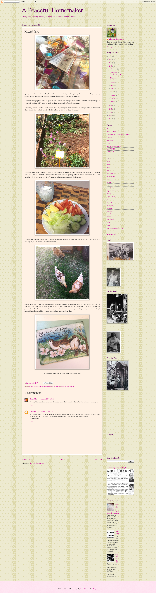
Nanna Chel (33, 399)
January (113, 101)
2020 (110, 56)
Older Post (98, 459)
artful (108, 170)
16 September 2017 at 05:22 (46, 399)
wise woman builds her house (115, 228)
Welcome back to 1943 (116, 558)
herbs (108, 185)
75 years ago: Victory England (117, 467)
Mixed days (113, 78)
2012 (110, 119)
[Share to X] (48, 383)
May (112, 88)
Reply (31, 405)
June (112, 85)
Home (62, 459)
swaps (108, 222)
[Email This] (44, 383)
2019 (110, 59)
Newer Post (26, 459)
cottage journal (33, 386)
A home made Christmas (114, 146)
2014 (110, 112)
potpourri (109, 208)
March (113, 95)
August (113, 82)
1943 (108, 168)
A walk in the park (115, 75)
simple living (70, 386)
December (114, 69)
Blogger (95, 589)
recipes (109, 217)
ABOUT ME (110, 152)
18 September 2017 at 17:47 (45, 411)
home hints (110, 188)
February (114, 98)
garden (49, 386)
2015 (110, 109)
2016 (110, 106)
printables (109, 211)
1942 (108, 165)
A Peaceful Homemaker (52, 10)
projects (109, 214)
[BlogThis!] (46, 383)
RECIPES (109, 137)
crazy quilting (43, 386)
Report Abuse (112, 234)
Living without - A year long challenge (118, 134)
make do (63, 386)
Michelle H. (33, 411)
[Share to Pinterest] (52, 383)
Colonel (82, 589)
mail (108, 199)
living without (56, 386)
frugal (108, 179)
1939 (108, 162)
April (112, 92)
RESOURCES (111, 149)
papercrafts (110, 205)
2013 (110, 115)
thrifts (108, 225)
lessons (109, 194)
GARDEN (110, 140)
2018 (110, 63)
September (114, 72)
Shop (108, 143)
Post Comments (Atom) (37, 464)
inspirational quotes (112, 191)
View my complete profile (114, 47)
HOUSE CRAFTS (112, 132)
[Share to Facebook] (50, 383)
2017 (110, 66)
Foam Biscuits (117, 533)
